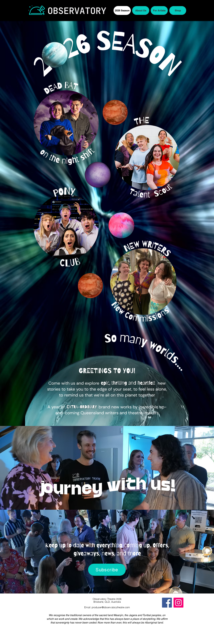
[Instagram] (178, 603)
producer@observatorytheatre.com (111, 607)
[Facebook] (167, 603)
